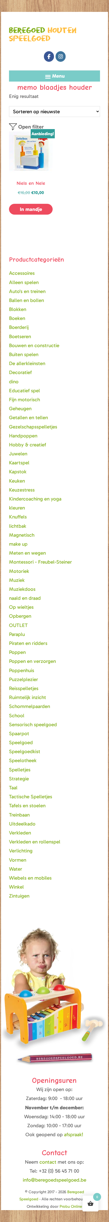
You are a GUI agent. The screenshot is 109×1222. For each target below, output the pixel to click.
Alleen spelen (24, 282)
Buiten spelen (23, 354)
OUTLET (18, 625)
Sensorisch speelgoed (33, 724)
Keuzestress (22, 490)
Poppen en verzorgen (32, 661)
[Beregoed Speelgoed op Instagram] (61, 56)
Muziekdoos (22, 589)
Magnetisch (21, 535)
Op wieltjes (21, 607)
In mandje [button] (31, 209)
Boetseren (20, 336)
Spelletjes (19, 770)
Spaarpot (19, 733)
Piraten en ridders (28, 643)
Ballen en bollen (26, 300)
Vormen (17, 860)
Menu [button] (58, 76)
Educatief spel (24, 391)
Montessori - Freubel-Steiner (40, 562)
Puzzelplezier (23, 679)
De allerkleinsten (27, 363)
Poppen (17, 652)
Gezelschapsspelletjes (33, 427)
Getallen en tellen (28, 417)
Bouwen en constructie (34, 345)
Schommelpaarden (29, 706)
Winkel (16, 887)
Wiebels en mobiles (30, 878)
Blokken (17, 309)
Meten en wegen (27, 553)
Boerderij (19, 327)
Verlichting (21, 851)
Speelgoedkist (24, 751)
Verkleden (20, 833)
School (16, 716)
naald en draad (25, 598)
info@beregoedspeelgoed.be (54, 1180)
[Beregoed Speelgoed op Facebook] (49, 56)
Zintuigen (19, 896)
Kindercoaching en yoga (35, 499)
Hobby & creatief (27, 445)
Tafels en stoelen (27, 806)
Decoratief (20, 372)
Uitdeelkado (22, 824)
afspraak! (73, 1134)
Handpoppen (23, 436)
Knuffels (18, 517)
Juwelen (18, 454)
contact (48, 1162)
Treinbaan (19, 815)
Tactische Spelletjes (30, 797)
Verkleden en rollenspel (34, 842)
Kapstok (17, 472)
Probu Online (71, 1206)
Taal (13, 788)
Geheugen (20, 408)
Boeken (17, 318)
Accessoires (22, 273)
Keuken (17, 481)
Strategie (19, 779)
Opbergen (20, 616)
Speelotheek (23, 760)
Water (15, 869)
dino (14, 382)
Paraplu (17, 634)
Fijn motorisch (24, 400)
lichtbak (17, 526)
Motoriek (19, 571)
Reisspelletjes (23, 688)
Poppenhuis (21, 670)
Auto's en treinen (27, 291)
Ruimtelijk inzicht (27, 697)
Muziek (17, 580)
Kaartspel (19, 463)
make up (18, 544)
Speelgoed (21, 742)
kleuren (17, 508)
